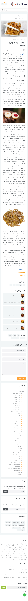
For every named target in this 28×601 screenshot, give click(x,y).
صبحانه (19, 413)
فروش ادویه (8, 525)
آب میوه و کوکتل (17, 454)
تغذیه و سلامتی (19, 472)
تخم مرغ (19, 444)
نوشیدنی (14, 528)
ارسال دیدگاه (21, 378)
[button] (5, 4)
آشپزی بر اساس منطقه (17, 393)
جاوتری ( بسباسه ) (21, 54)
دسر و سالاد (18, 422)
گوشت (19, 436)
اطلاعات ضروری (17, 470)
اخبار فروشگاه (19, 474)
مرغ (20, 434)
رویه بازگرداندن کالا (23, 572)
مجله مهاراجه (22, 39)
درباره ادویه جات (16, 39)
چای (23, 528)
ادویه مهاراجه (15, 522)
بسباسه (14, 335)
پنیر (20, 442)
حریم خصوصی (24, 575)
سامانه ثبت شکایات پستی (8, 577)
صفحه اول (25, 567)
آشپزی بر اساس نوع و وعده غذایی (15, 411)
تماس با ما (24, 569)
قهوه (20, 458)
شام (20, 417)
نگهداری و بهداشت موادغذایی (14, 468)
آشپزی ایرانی (18, 395)
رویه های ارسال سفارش (9, 575)
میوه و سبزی (18, 440)
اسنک (19, 420)
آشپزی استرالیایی (17, 409)
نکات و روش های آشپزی (15, 462)
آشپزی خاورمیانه (17, 405)
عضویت (5, 509)
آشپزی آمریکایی (17, 397)
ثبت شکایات (11, 572)
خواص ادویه (22, 338)
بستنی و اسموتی (17, 452)
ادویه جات (13, 338)
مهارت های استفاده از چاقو (15, 464)
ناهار (20, 415)
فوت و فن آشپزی (18, 460)
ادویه (18, 338)
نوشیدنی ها (19, 450)
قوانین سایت (11, 569)
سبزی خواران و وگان (16, 426)
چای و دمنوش (18, 456)
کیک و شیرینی (17, 430)
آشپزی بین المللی (21, 530)
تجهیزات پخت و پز (17, 466)
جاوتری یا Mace (21, 272)
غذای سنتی (14, 525)
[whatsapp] (25, 595)
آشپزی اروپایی (17, 401)
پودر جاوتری (22, 275)
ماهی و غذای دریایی (16, 438)
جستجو (5, 491)
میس (18, 335)
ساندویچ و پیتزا (17, 428)
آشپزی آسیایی (17, 399)
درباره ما (12, 567)
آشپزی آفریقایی (17, 407)
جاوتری (10, 335)
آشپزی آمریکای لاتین (16, 403)
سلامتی (19, 528)
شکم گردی (20, 446)
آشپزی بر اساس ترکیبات (17, 432)
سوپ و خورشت (17, 424)
